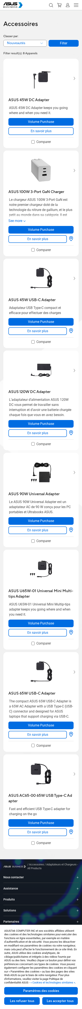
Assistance (10, 888)
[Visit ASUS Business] (15, 866)
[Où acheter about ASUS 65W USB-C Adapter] (71, 735)
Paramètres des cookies (41, 991)
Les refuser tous (22, 1001)
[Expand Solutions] (78, 910)
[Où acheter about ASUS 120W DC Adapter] (71, 433)
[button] (50, 5)
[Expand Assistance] (78, 888)
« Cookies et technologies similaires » (52, 982)
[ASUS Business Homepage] (13, 5)
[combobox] (25, 43)
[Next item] (71, 78)
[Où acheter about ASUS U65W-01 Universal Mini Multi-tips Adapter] (71, 633)
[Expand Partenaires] (78, 921)
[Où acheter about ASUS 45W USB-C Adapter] (71, 331)
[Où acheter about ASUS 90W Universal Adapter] (71, 530)
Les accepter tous (60, 1001)
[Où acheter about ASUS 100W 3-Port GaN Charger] (71, 239)
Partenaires (11, 921)
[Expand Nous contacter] (78, 877)
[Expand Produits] (78, 899)
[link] (41, 131)
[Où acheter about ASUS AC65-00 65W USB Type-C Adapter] (71, 832)
